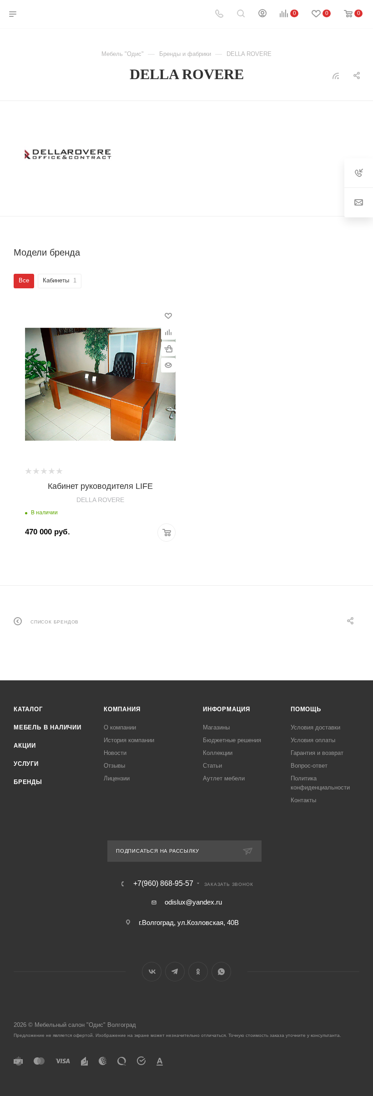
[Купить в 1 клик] (168, 349)
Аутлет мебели (224, 778)
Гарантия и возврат (317, 752)
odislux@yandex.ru (193, 902)
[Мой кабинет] (262, 14)
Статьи (212, 765)
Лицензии (117, 778)
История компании (129, 740)
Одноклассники (198, 971)
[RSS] (336, 76)
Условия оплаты (313, 740)
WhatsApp (221, 971)
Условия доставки (315, 727)
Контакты (303, 800)
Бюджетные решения (232, 740)
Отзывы (114, 765)
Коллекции (217, 752)
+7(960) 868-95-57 (163, 883)
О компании (120, 727)
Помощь (306, 709)
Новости (115, 752)
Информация (226, 709)
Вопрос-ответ (309, 765)
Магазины (216, 727)
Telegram (175, 971)
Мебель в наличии (47, 727)
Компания (122, 709)
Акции (25, 745)
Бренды (28, 782)
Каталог (28, 709)
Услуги (26, 763)
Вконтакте (151, 971)
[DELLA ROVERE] (68, 155)
